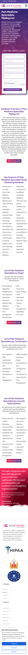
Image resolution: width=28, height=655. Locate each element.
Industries (5, 620)
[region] (14, 641)
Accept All (14, 643)
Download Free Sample (13, 89)
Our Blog (5, 595)
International (6, 624)
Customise (14, 647)
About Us (5, 589)
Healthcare (6, 608)
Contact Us (6, 598)
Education (5, 614)
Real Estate (6, 617)
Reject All (14, 652)
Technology (6, 611)
